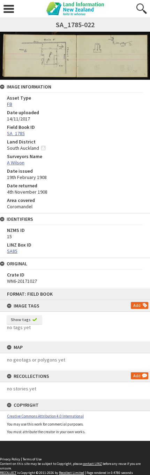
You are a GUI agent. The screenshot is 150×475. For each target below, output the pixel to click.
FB (9, 104)
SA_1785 (16, 133)
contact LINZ (92, 463)
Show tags (21, 319)
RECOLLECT (8, 472)
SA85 (12, 251)
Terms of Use (32, 459)
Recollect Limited (71, 472)
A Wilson (15, 162)
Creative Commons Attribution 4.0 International (45, 416)
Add (137, 305)
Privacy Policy (10, 459)
